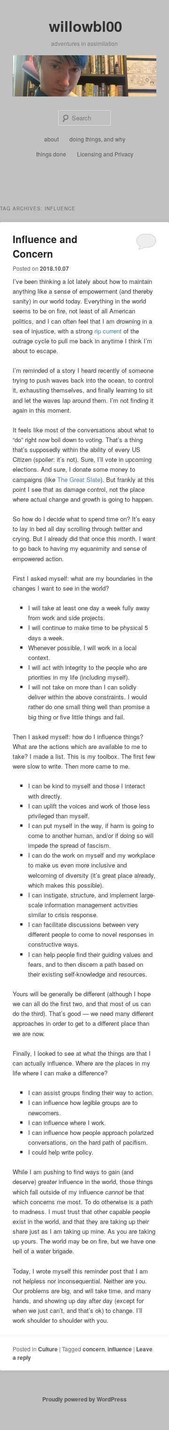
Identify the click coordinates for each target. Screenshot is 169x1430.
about (51, 139)
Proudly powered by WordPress (84, 1399)
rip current (108, 330)
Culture (48, 1349)
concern (94, 1349)
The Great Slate (78, 479)
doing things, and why (97, 139)
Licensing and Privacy (105, 154)
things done (51, 154)
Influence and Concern (45, 246)
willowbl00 (85, 26)
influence (120, 1349)
